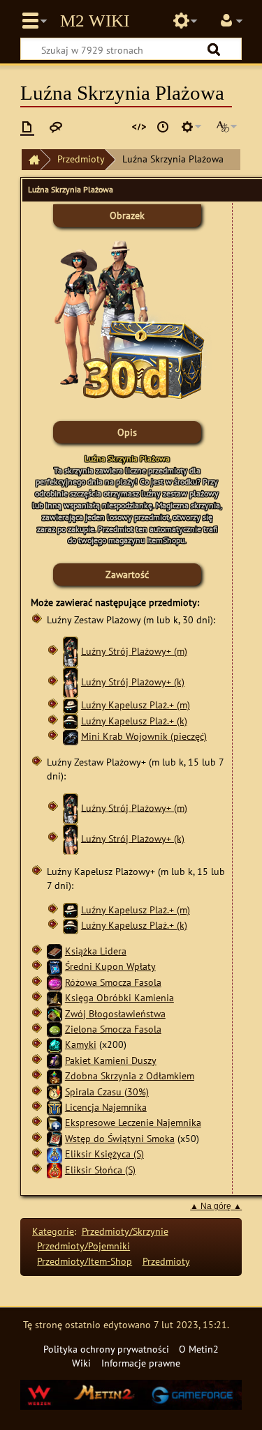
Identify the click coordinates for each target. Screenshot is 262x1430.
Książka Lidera (95, 950)
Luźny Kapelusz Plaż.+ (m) (135, 704)
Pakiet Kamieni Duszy (111, 1060)
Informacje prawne (140, 1362)
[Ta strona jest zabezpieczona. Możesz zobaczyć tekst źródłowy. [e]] (139, 127)
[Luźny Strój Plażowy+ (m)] (70, 650)
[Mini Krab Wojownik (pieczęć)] (70, 736)
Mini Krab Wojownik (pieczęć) (144, 736)
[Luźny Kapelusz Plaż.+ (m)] (70, 704)
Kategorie (53, 1231)
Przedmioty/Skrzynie (125, 1231)
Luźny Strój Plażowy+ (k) (132, 681)
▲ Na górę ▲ (216, 1206)
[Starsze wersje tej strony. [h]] (163, 127)
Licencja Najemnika (106, 1106)
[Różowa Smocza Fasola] (54, 982)
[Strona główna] (31, 160)
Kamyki (80, 1044)
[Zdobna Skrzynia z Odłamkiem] (54, 1075)
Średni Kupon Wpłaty (110, 966)
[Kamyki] (54, 1044)
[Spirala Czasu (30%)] (54, 1091)
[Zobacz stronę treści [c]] (27, 127)
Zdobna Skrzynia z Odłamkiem (129, 1075)
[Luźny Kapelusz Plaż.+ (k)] (70, 720)
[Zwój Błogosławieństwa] (54, 1013)
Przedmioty (81, 158)
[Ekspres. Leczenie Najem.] (54, 1122)
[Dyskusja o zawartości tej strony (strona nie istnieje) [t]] (56, 127)
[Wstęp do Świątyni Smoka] (54, 1138)
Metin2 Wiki (94, 21)
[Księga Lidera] (54, 950)
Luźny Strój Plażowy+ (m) (134, 650)
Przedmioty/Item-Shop (84, 1261)
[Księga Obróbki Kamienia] (54, 997)
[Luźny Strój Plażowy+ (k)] (70, 681)
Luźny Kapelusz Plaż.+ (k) (134, 720)
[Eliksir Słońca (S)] (54, 1169)
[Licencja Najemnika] (54, 1106)
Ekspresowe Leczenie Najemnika (133, 1122)
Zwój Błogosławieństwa (115, 1013)
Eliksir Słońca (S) (100, 1169)
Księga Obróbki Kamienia (119, 997)
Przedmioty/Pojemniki (83, 1245)
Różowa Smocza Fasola (113, 982)
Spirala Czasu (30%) (107, 1091)
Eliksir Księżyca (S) (104, 1153)
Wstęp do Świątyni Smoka (120, 1138)
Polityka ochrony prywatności (106, 1348)
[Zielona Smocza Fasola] (54, 1028)
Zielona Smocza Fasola (113, 1028)
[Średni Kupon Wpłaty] (54, 966)
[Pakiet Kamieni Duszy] (54, 1059)
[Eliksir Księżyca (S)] (54, 1153)
